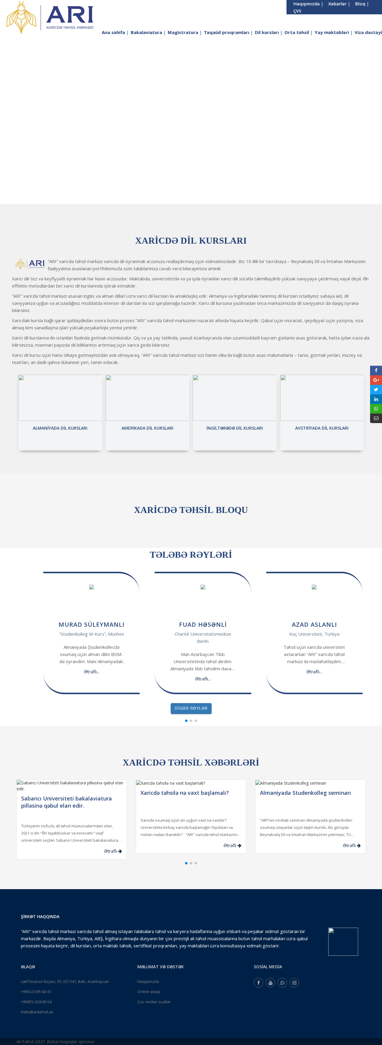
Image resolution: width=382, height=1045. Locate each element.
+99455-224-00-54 (36, 1001)
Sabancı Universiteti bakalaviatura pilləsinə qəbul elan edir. (66, 802)
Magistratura (185, 32)
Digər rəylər (191, 708)
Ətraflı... (91, 671)
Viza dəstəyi (368, 32)
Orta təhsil (298, 32)
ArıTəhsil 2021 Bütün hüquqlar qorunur (55, 1041)
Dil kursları (269, 32)
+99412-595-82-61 (36, 991)
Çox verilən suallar (154, 1001)
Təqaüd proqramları (228, 32)
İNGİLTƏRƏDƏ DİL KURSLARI (235, 428)
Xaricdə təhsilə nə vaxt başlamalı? (185, 792)
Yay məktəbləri (334, 32)
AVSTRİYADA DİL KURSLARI (322, 428)
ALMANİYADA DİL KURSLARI (60, 428)
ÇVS (297, 11)
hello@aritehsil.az (37, 1012)
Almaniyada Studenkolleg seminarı (305, 792)
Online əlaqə (148, 991)
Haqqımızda (148, 981)
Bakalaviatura (148, 32)
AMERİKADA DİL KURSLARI (147, 428)
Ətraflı (111, 851)
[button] (186, 721)
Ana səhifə (115, 32)
